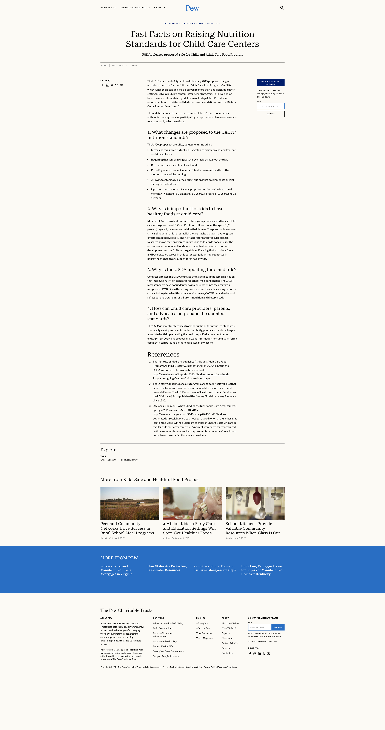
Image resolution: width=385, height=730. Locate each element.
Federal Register (193, 342)
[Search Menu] (282, 7)
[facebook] (102, 85)
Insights (200, 618)
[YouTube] (268, 653)
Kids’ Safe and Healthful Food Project (161, 479)
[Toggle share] (283, 77)
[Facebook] (250, 653)
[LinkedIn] (260, 653)
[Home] (126, 610)
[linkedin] (107, 85)
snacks (216, 280)
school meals (199, 280)
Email (259, 101)
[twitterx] (112, 85)
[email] (116, 85)
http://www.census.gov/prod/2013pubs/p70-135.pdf (183, 414)
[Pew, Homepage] (192, 8)
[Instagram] (255, 653)
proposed (213, 81)
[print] (121, 85)
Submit (271, 114)
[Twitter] (264, 653)
